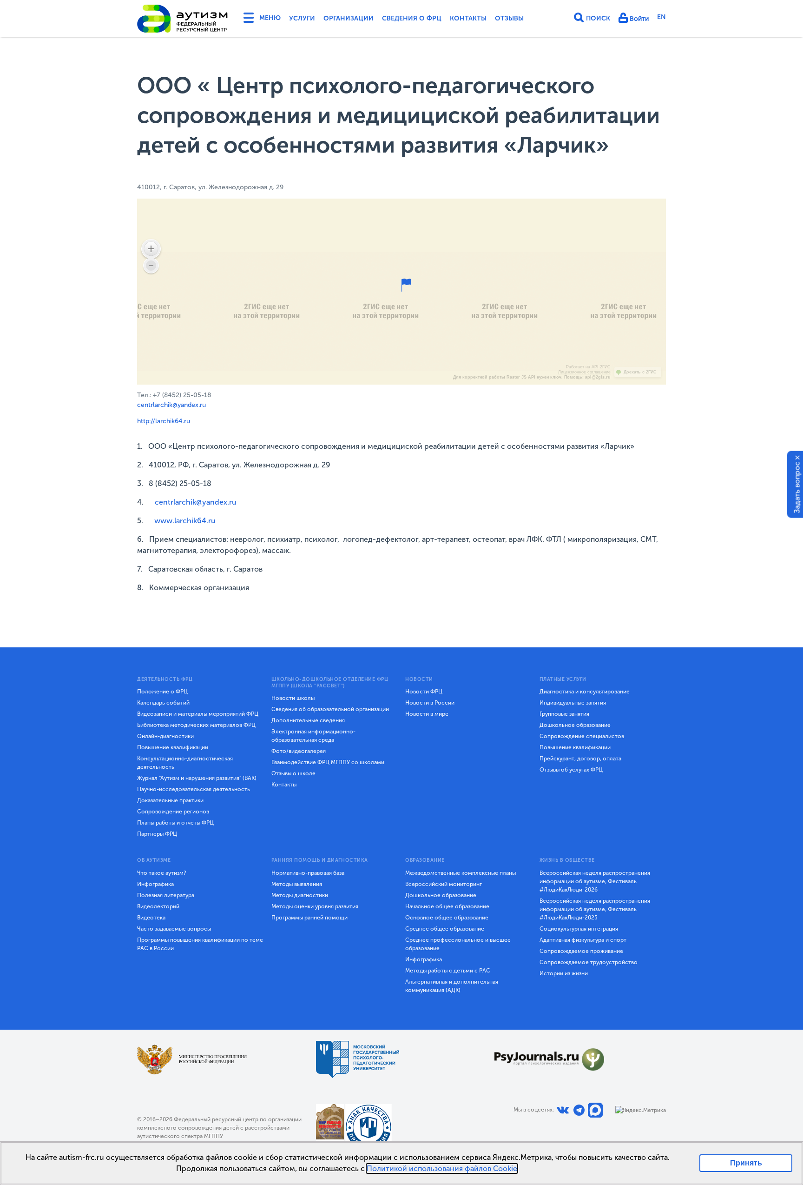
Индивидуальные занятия (573, 702)
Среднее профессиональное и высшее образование (458, 944)
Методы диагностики (299, 895)
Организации (348, 18)
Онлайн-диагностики (165, 736)
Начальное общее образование (447, 906)
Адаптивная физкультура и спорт (583, 940)
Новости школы (293, 698)
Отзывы (509, 18)
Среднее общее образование (444, 928)
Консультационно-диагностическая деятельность (185, 762)
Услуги (302, 18)
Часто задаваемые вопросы (174, 928)
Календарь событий (163, 702)
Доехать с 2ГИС (640, 372)
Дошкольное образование (575, 725)
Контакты (468, 18)
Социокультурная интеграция (579, 928)
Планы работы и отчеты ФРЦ (175, 822)
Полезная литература (165, 895)
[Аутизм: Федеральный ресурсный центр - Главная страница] (182, 18)
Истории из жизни (564, 973)
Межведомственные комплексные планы (460, 873)
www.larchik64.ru (185, 520)
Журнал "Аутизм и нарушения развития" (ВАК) (197, 778)
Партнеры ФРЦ (157, 834)
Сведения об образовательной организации (330, 709)
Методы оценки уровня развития (314, 906)
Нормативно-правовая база (307, 873)
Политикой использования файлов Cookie (442, 1168)
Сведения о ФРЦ (411, 18)
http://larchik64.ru (163, 421)
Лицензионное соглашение (584, 372)
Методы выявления (296, 884)
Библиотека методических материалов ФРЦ (196, 725)
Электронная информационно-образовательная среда (313, 735)
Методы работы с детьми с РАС (447, 970)
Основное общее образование (446, 917)
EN (661, 17)
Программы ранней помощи (309, 917)
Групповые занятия (564, 714)
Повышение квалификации (172, 747)
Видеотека (151, 917)
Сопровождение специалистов (582, 736)
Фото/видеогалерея (298, 751)
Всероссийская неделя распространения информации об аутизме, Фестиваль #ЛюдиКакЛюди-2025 (595, 909)
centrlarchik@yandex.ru (171, 405)
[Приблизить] (151, 249)
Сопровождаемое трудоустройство (589, 962)
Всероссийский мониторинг (443, 884)
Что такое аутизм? (161, 873)
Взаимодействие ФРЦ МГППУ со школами (327, 762)
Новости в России (429, 702)
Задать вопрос (797, 487)
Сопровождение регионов (173, 811)
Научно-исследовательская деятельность (193, 789)
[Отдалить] (151, 265)
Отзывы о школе (293, 773)
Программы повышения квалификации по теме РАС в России (200, 944)
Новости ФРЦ (423, 691)
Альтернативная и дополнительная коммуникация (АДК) (451, 986)
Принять (746, 1163)
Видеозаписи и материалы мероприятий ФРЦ (197, 714)
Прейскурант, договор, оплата (580, 758)
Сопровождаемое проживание (581, 951)
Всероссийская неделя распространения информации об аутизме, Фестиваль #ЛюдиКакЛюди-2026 (595, 881)
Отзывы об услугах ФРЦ (571, 769)
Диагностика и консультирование (585, 691)
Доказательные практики (170, 800)
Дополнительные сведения (308, 720)
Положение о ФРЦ (162, 691)
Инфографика (155, 884)
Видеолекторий (158, 906)
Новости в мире (426, 714)
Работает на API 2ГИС (588, 367)
